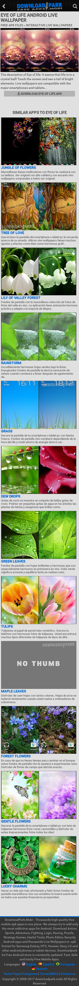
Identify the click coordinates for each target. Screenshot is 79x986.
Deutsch (41, 968)
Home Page (12, 973)
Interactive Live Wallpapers (49, 25)
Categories (30, 973)
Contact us (68, 973)
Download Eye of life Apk (41, 93)
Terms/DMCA (49, 973)
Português (67, 964)
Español (48, 964)
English (31, 964)
